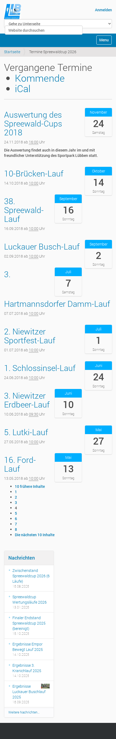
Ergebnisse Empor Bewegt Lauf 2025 (27, 646)
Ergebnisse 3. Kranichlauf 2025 (26, 668)
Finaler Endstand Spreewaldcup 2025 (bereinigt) (29, 623)
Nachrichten (21, 557)
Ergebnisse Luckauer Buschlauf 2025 (29, 692)
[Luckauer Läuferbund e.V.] (12, 11)
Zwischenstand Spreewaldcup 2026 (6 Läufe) (31, 576)
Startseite (12, 51)
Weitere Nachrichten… (24, 712)
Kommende (40, 77)
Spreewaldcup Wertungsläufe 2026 (29, 599)
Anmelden (103, 9)
